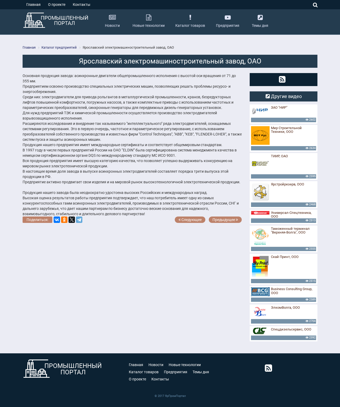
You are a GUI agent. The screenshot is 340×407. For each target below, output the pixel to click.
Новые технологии (185, 365)
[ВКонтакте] (57, 220)
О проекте (56, 4)
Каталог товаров (144, 372)
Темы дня (201, 372)
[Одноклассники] (64, 220)
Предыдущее (224, 220)
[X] (72, 220)
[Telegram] (79, 220)
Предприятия (175, 372)
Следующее (191, 220)
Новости (155, 365)
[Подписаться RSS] (282, 79)
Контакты (81, 4)
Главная (33, 4)
